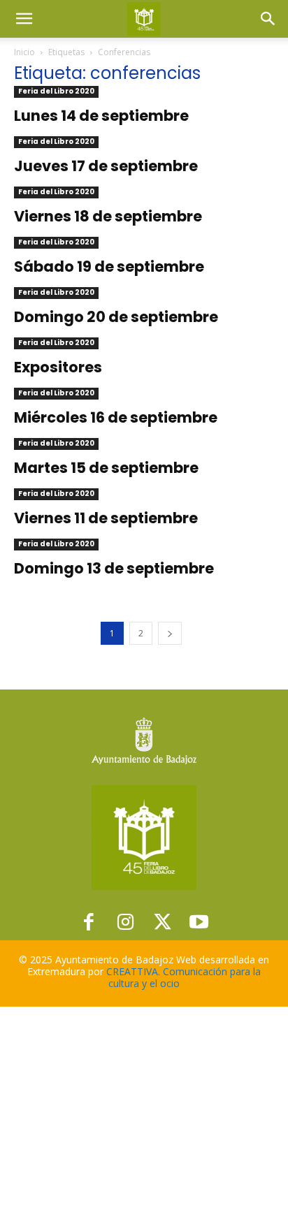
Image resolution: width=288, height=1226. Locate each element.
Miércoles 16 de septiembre (115, 417)
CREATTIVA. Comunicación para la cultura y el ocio (183, 977)
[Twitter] (162, 922)
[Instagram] (125, 922)
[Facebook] (89, 922)
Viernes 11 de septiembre (106, 518)
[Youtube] (199, 922)
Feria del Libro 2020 (56, 91)
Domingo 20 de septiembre (116, 317)
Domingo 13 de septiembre (114, 568)
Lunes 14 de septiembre (101, 115)
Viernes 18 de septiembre (108, 216)
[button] (23, 19)
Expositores (58, 367)
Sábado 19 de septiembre (109, 266)
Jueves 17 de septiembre (106, 166)
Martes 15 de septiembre (106, 468)
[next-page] (170, 633)
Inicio (24, 52)
